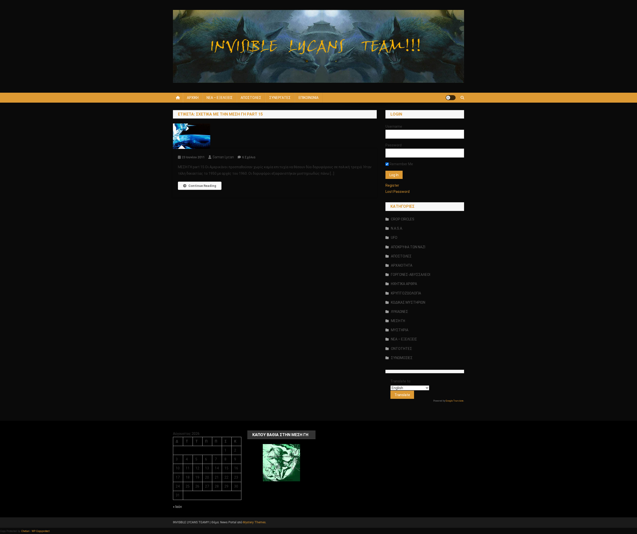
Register (392, 185)
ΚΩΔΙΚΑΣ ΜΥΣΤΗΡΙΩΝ (408, 302)
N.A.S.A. (397, 228)
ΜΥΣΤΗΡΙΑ (399, 330)
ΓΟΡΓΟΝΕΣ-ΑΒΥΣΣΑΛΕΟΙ (410, 275)
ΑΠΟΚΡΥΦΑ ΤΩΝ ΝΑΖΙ (408, 247)
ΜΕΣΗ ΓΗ (398, 321)
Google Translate (455, 401)
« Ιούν (177, 507)
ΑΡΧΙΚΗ (193, 98)
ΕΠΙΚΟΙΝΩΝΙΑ (308, 98)
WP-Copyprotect (41, 531)
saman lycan (223, 157)
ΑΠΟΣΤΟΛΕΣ (251, 98)
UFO (394, 238)
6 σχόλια (248, 157)
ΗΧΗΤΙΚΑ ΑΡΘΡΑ (404, 284)
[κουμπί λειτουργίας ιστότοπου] (451, 97)
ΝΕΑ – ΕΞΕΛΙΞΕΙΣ (220, 98)
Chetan (25, 531)
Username (393, 126)
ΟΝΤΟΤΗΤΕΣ (401, 349)
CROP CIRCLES (402, 219)
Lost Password (397, 192)
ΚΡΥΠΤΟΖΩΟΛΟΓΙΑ (406, 293)
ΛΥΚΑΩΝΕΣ (399, 312)
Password (393, 145)
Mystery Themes (254, 522)
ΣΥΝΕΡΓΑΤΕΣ (280, 98)
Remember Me (401, 164)
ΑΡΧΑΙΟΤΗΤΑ (401, 265)
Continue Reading (202, 186)
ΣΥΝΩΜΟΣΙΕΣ (402, 358)
